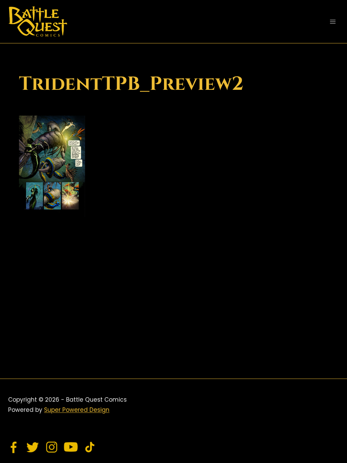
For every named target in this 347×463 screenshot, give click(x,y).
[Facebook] (14, 447)
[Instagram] (52, 447)
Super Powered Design (76, 410)
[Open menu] (332, 21)
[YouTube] (71, 447)
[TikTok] (90, 447)
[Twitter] (33, 447)
